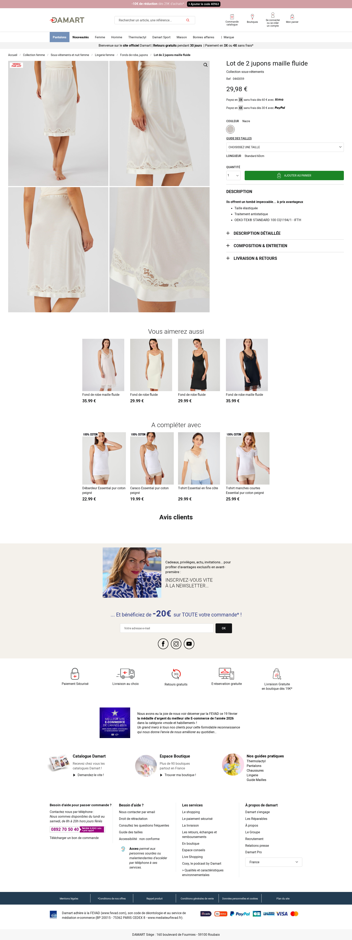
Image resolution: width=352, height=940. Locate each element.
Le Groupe (252, 832)
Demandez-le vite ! (91, 775)
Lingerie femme (104, 55)
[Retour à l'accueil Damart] (67, 20)
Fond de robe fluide (144, 394)
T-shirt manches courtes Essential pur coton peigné (245, 490)
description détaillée (257, 233)
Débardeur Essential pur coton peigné (103, 490)
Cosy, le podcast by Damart (201, 863)
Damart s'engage (257, 812)
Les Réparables (256, 818)
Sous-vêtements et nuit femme (70, 55)
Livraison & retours (255, 258)
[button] (285, 147)
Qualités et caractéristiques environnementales (202, 872)
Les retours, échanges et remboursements (199, 834)
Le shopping (191, 812)
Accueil (12, 55)
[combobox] (154, 20)
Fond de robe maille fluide (100, 394)
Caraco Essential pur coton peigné (149, 490)
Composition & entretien (260, 245)
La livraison (190, 825)
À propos (251, 825)
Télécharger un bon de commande (74, 838)
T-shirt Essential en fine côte (198, 488)
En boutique (190, 843)
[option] (230, 129)
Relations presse (257, 845)
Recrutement (254, 839)
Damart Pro (253, 852)
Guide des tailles (131, 832)
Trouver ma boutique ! (180, 775)
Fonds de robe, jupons (134, 55)
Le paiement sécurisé (197, 818)
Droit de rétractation (133, 818)
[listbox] (285, 129)
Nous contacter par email (137, 812)
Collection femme (34, 55)
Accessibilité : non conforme (139, 839)
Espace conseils (193, 850)
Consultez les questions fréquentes (144, 825)
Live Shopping (192, 856)
